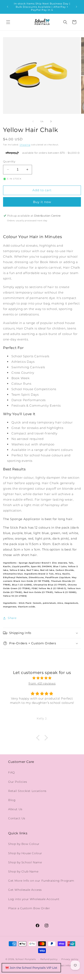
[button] (8, 22)
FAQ (11, 772)
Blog (11, 800)
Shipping (25, 144)
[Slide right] (50, 121)
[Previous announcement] (7, 6)
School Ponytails (25, 959)
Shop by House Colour (25, 853)
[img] (42, 678)
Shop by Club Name (23, 871)
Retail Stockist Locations (27, 791)
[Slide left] (33, 121)
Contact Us (16, 818)
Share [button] (12, 618)
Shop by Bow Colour (24, 844)
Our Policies (17, 782)
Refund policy (48, 959)
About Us (15, 809)
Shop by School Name (25, 862)
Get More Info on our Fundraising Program (41, 880)
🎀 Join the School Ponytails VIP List (31, 968)
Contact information (67, 965)
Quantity (9, 161)
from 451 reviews (42, 683)
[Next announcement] (76, 6)
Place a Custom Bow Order (29, 908)
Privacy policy (69, 959)
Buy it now (42, 202)
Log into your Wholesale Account (34, 899)
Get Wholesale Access (25, 890)
